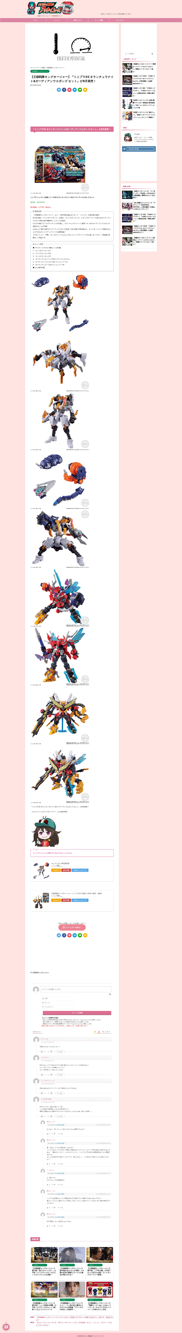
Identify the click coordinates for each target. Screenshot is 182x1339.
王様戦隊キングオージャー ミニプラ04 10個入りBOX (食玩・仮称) (76, 893)
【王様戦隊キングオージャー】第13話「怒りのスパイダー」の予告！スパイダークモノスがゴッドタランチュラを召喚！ (44, 1271)
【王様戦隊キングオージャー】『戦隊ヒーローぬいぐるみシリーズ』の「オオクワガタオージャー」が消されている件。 (99, 1306)
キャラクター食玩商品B (60, 863)
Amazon (56, 870)
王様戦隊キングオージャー (41, 972)
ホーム (36, 20)
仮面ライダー (78, 20)
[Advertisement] (116, 7)
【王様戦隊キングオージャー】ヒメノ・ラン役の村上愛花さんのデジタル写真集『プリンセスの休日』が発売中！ (71, 1306)
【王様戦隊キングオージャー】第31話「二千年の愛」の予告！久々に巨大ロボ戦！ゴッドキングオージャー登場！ (99, 1271)
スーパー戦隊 (99, 20)
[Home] (50, 12)
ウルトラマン (120, 20)
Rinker (58, 865)
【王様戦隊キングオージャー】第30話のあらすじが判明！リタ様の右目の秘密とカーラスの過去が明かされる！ (72, 1271)
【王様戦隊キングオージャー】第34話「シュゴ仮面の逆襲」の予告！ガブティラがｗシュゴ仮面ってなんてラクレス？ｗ (44, 1306)
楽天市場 (66, 870)
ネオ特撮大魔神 (59, 1125)
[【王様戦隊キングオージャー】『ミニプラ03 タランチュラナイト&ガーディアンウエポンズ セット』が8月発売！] (75, 90)
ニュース (57, 20)
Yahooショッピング (80, 870)
